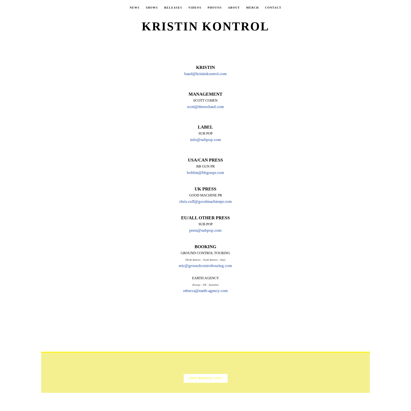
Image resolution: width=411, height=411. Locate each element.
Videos (194, 7)
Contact (273, 7)
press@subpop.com (205, 230)
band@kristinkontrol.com (205, 73)
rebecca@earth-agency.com (205, 290)
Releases (173, 7)
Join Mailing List (205, 378)
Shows (152, 7)
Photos (215, 7)
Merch (252, 7)
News (135, 7)
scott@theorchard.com (205, 106)
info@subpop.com (205, 139)
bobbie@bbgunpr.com (205, 172)
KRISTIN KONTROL (205, 26)
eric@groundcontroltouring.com (205, 265)
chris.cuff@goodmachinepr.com (205, 201)
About (234, 7)
